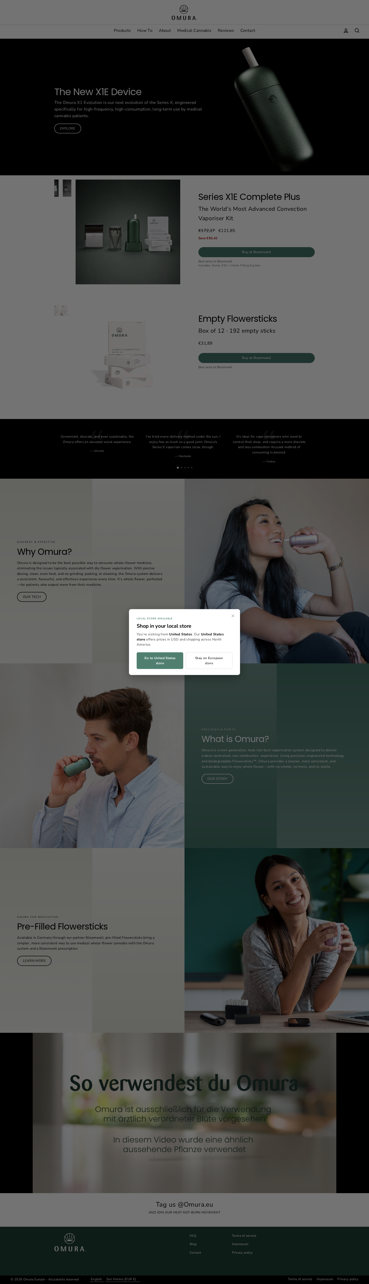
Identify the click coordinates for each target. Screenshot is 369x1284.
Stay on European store (209, 660)
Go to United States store (159, 660)
